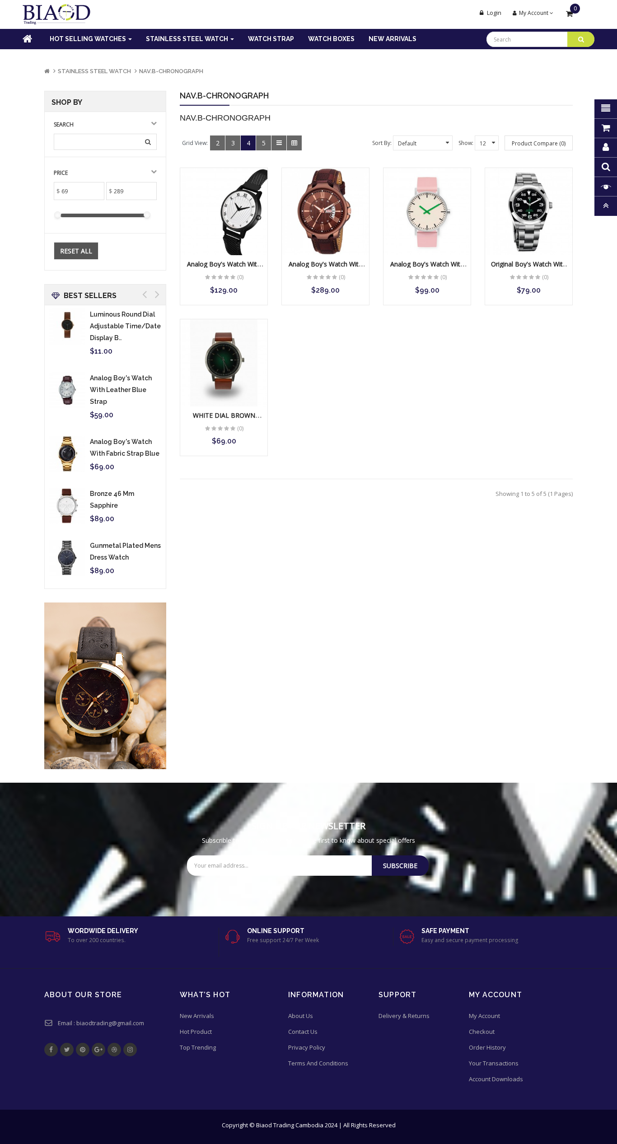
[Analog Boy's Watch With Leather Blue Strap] (67, 390)
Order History (487, 1047)
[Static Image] (105, 685)
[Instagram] (130, 1049)
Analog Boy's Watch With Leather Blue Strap (121, 389)
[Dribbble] (114, 1049)
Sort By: (382, 143)
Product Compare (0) (539, 143)
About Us (300, 1016)
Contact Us (303, 1031)
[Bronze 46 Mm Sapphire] (67, 506)
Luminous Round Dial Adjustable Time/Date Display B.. (125, 326)
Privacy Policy (306, 1047)
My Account (484, 1016)
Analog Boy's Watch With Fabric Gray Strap (325, 268)
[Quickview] (224, 212)
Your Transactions (494, 1063)
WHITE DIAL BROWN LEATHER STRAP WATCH (224, 419)
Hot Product (196, 1031)
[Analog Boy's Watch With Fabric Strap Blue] (67, 454)
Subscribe (400, 865)
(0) (240, 277)
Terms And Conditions (318, 1063)
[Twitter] (67, 1049)
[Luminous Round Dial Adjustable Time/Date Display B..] (67, 326)
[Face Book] (51, 1049)
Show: (465, 143)
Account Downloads (496, 1079)
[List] (278, 142)
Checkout (482, 1031)
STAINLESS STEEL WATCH (94, 71)
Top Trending (198, 1047)
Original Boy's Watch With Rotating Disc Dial (528, 268)
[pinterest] (82, 1049)
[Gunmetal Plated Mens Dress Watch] (67, 558)
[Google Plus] (98, 1049)
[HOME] (21, 39)
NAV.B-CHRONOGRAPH (171, 71)
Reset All (76, 251)
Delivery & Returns (404, 1016)
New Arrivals (197, 1016)
